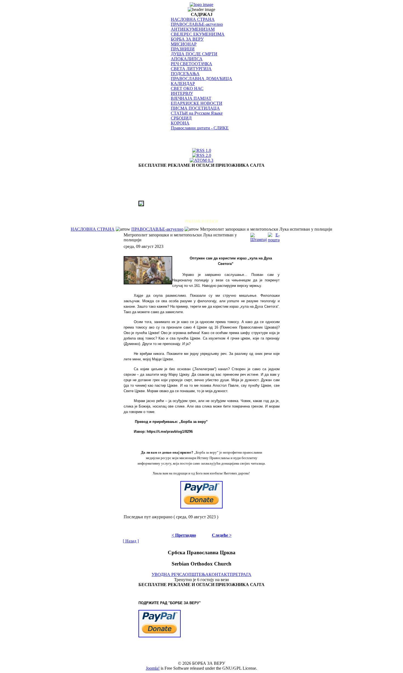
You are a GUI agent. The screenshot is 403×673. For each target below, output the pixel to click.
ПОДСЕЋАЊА (185, 73)
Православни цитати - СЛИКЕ (200, 128)
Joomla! (153, 668)
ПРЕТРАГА (240, 574)
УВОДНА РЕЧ (165, 574)
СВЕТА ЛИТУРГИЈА (191, 68)
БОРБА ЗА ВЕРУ (187, 39)
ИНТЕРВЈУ (182, 93)
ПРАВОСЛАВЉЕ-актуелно (197, 24)
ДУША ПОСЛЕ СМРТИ (194, 54)
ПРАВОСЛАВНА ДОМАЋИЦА (201, 78)
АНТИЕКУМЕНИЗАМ (193, 29)
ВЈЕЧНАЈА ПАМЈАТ (191, 98)
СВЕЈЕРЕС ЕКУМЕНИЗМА (198, 34)
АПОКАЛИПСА (187, 58)
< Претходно (184, 535)
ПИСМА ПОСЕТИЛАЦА (195, 108)
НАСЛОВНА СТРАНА (193, 19)
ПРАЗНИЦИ (183, 49)
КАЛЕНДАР (183, 83)
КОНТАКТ (219, 574)
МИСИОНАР (184, 44)
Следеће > (222, 535)
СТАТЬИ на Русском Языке (197, 113)
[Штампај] (258, 236)
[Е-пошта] (274, 236)
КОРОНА (180, 123)
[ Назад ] (131, 541)
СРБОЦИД (181, 118)
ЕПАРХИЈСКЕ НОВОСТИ (196, 103)
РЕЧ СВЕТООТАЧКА (191, 63)
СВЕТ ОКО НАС (187, 88)
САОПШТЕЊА (194, 574)
